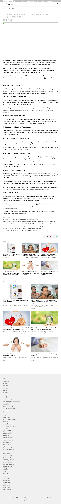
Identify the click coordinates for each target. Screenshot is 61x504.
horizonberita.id (7, 461)
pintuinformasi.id (7, 457)
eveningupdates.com (8, 423)
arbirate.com (6, 404)
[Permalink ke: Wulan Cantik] (4, 20)
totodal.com (6, 416)
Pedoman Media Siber (48, 498)
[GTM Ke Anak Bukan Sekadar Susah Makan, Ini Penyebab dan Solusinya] (30, 265)
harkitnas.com (6, 482)
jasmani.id (5, 383)
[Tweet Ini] (47, 236)
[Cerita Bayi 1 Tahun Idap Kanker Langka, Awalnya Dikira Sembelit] (49, 265)
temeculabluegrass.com (9, 408)
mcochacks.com (7, 424)
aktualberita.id (6, 453)
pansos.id (5, 473)
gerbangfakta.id (7, 468)
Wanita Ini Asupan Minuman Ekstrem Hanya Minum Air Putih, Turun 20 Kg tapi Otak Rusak (26, 226)
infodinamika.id (6, 469)
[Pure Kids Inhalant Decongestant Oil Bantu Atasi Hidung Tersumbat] (11, 248)
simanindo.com (7, 489)
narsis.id (5, 471)
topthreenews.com (7, 399)
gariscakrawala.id (7, 439)
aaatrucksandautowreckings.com (11, 401)
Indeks (9, 498)
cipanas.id (5, 385)
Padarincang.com (35, 500)
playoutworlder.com (8, 406)
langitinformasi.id (7, 446)
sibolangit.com (6, 485)
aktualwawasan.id (7, 466)
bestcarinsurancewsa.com (9, 419)
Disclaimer (37, 498)
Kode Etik (15, 498)
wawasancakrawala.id (8, 449)
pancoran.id (6, 381)
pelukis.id (5, 380)
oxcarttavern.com (7, 428)
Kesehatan (5, 12)
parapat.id (5, 394)
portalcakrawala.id (7, 462)
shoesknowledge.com (8, 432)
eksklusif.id (5, 387)
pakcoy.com (6, 478)
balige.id (5, 397)
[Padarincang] (9, 4)
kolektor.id (5, 378)
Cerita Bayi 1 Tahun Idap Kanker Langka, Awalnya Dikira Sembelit (20, 230)
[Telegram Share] (54, 236)
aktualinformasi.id (7, 433)
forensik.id (5, 475)
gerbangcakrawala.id (8, 440)
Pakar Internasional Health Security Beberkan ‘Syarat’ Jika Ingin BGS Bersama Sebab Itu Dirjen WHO (29, 221)
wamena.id (5, 392)
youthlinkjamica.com (8, 403)
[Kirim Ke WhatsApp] (57, 236)
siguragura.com (7, 487)
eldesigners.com (7, 410)
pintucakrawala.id (7, 448)
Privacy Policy (23, 498)
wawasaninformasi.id (8, 459)
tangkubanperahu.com (8, 484)
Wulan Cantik (9, 19)
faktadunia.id (6, 435)
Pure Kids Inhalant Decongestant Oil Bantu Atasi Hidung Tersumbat (20, 219)
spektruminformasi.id (8, 464)
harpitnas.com (6, 480)
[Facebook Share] (44, 236)
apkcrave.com (6, 417)
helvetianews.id (7, 442)
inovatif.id (5, 388)
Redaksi (31, 498)
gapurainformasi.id (7, 437)
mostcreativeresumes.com (10, 426)
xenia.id (5, 390)
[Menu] (4, 4)
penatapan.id (6, 396)
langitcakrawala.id (7, 444)
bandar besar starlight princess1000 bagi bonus (15, 369)
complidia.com (6, 421)
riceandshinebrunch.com (9, 430)
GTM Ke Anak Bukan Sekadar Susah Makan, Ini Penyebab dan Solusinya (22, 228)
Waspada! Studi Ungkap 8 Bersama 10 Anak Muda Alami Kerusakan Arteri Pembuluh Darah (27, 223)
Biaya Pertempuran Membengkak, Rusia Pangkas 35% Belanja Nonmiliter (32, 1)
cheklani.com (6, 411)
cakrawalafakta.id (7, 455)
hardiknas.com (6, 476)
